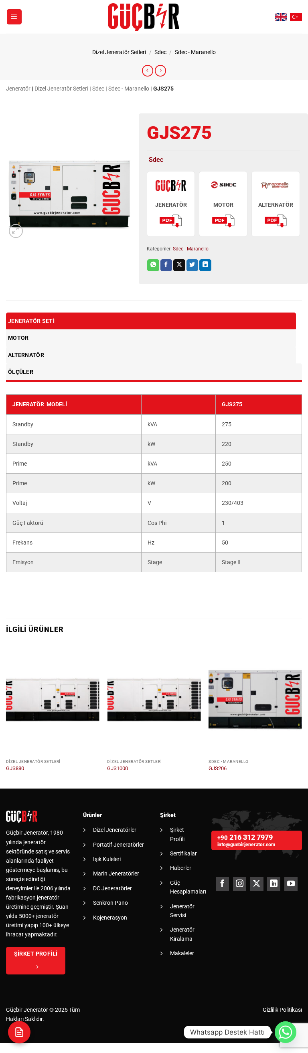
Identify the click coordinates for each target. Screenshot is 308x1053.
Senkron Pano (110, 903)
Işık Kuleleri (107, 859)
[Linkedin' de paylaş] (205, 265)
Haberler (180, 868)
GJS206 (218, 768)
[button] (14, 16)
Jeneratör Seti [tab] (31, 321)
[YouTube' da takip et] (291, 884)
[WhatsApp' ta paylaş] (153, 265)
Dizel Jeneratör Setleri (119, 52)
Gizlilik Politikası (282, 1010)
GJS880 (15, 768)
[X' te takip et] (256, 884)
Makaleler (182, 953)
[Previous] (6, 715)
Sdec (160, 52)
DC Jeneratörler (112, 888)
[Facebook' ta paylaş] (166, 265)
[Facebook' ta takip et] (222, 884)
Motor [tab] (18, 338)
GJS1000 (117, 768)
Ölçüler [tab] (20, 372)
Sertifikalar (183, 853)
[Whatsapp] (285, 1032)
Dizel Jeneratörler (114, 830)
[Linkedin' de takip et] (273, 884)
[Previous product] (160, 70)
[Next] (302, 715)
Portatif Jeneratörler (118, 844)
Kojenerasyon (110, 917)
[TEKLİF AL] (19, 1032)
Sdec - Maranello (195, 52)
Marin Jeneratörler (116, 873)
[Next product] (147, 70)
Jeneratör (18, 88)
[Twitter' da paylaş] (192, 265)
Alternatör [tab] (26, 355)
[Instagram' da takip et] (239, 884)
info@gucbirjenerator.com (246, 844)
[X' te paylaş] (179, 265)
